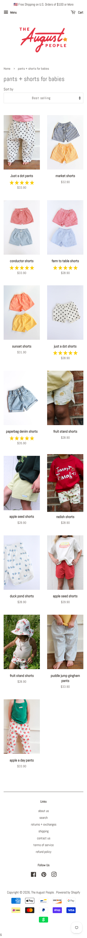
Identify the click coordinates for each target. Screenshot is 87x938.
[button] (22, 182)
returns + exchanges (43, 824)
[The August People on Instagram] (54, 875)
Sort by (8, 89)
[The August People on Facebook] (33, 875)
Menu (13, 12)
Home (7, 69)
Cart (80, 12)
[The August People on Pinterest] (43, 875)
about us (43, 811)
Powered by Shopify (68, 892)
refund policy (43, 851)
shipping (43, 831)
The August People (43, 892)
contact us (43, 838)
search (43, 817)
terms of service (43, 845)
